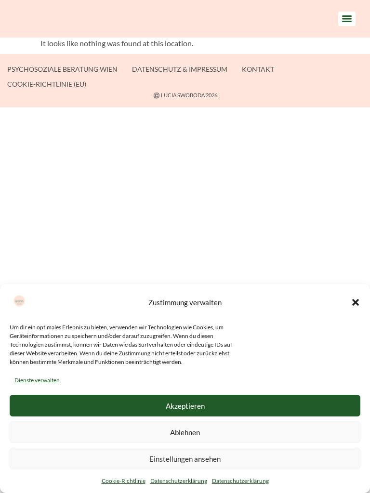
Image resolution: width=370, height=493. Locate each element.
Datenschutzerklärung (178, 480)
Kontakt (258, 69)
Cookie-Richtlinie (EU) (46, 84)
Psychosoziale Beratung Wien (62, 69)
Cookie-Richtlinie (123, 480)
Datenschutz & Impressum (179, 69)
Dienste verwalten (37, 380)
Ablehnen (185, 432)
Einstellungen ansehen (185, 458)
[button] (355, 302)
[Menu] (347, 19)
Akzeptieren (185, 406)
